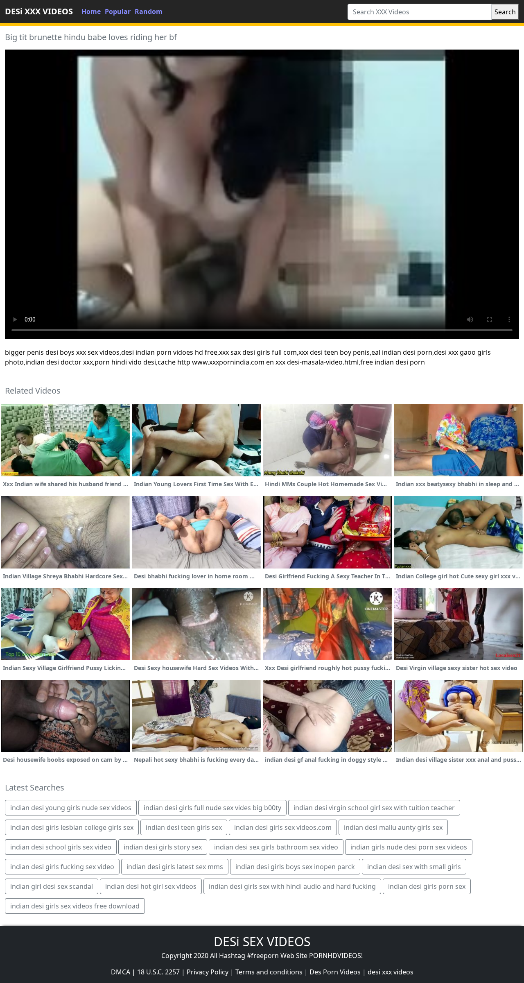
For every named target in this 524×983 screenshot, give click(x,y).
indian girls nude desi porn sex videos (408, 847)
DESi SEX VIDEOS (262, 941)
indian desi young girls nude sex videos (70, 807)
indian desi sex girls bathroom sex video (276, 847)
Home (91, 11)
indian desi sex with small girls (414, 866)
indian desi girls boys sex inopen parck (295, 866)
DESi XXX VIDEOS (39, 11)
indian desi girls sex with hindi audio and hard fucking (292, 886)
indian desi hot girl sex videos (150, 886)
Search (505, 11)
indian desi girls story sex (163, 847)
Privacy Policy (207, 971)
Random (149, 11)
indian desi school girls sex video (60, 847)
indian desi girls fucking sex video (62, 866)
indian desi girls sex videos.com (283, 827)
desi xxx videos (390, 971)
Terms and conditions (269, 971)
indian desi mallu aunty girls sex (393, 827)
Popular (118, 11)
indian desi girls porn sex (426, 886)
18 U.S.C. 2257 (158, 971)
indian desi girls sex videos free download (75, 906)
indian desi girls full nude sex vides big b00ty (212, 807)
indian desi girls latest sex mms (174, 866)
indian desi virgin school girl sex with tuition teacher (374, 807)
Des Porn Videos (335, 971)
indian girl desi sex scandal (51, 886)
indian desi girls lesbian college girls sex (71, 827)
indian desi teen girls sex (184, 827)
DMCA (120, 971)
